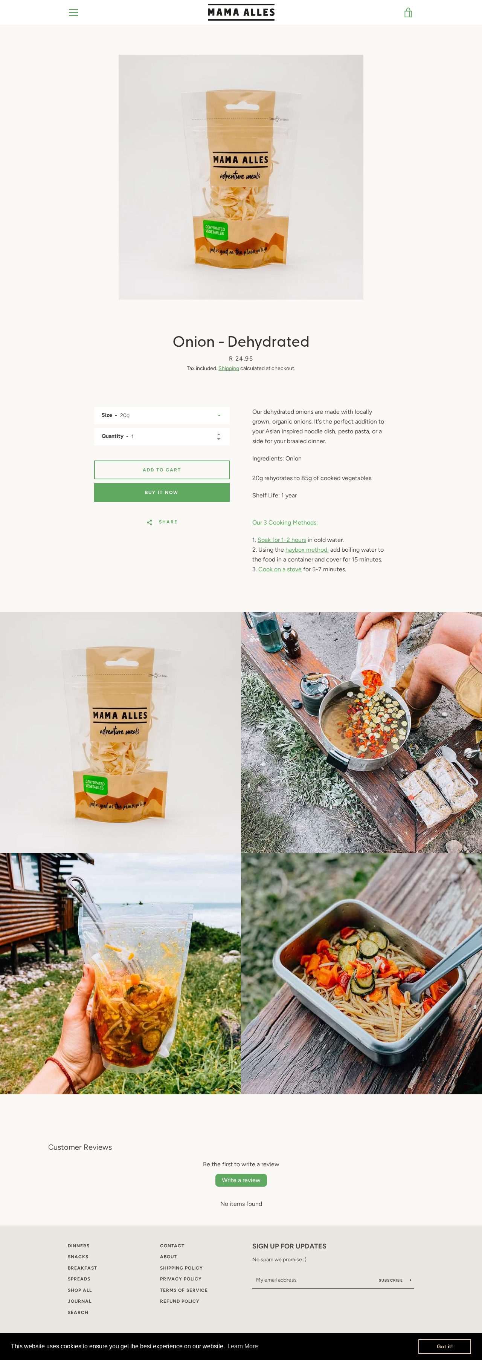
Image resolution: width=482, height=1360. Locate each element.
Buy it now (161, 492)
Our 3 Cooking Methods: (285, 522)
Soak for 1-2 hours (282, 539)
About (168, 1256)
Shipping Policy (181, 1268)
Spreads (79, 1279)
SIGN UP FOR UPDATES (289, 1246)
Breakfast (82, 1268)
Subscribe (391, 1280)
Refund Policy (180, 1301)
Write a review (241, 1180)
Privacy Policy (181, 1279)
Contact (172, 1245)
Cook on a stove (280, 569)
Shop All (80, 1290)
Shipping (228, 368)
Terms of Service (184, 1290)
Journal (80, 1301)
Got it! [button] (445, 1346)
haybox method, (307, 549)
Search (78, 1312)
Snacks (78, 1256)
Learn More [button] (242, 1346)
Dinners (79, 1245)
